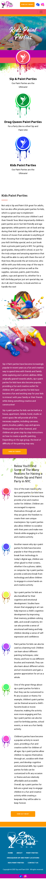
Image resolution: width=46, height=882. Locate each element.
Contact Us (33, 863)
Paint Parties (32, 853)
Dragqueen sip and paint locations (23, 858)
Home (10, 853)
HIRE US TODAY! (27, 4)
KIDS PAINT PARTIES (16, 863)
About (19, 853)
